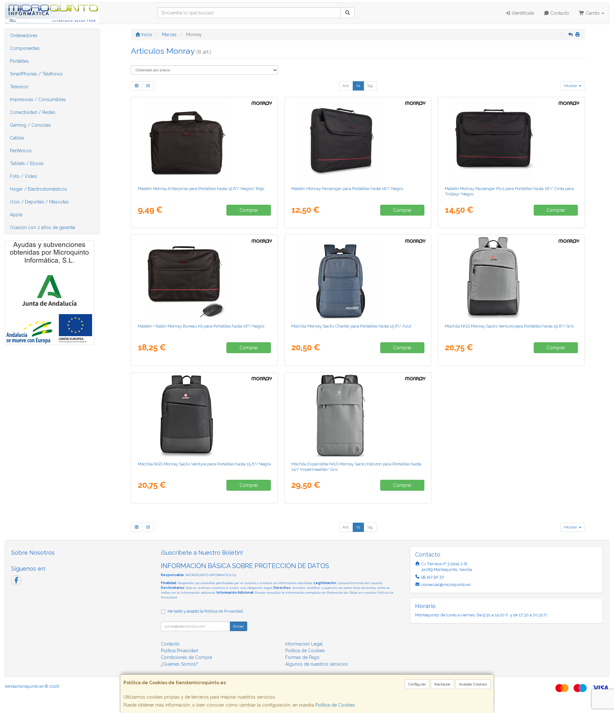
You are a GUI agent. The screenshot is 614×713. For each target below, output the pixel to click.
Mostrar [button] (571, 85)
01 (358, 85)
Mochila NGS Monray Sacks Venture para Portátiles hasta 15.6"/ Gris (509, 326)
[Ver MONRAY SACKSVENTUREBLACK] (204, 415)
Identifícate (522, 13)
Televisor (19, 86)
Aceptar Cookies (473, 684)
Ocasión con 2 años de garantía (42, 227)
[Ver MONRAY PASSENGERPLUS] (511, 140)
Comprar (249, 210)
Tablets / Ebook (26, 163)
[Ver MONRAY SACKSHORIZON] (358, 415)
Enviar (238, 626)
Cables (17, 137)
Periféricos (21, 150)
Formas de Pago (302, 657)
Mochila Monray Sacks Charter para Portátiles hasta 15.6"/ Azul (351, 326)
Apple (16, 214)
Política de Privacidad (223, 611)
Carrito (593, 13)
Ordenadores (23, 35)
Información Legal (304, 643)
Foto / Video (23, 176)
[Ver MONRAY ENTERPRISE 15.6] (204, 140)
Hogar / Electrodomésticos (38, 189)
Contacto (559, 13)
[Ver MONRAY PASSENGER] (358, 140)
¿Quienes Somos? (179, 664)
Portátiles (19, 61)
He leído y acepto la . (206, 611)
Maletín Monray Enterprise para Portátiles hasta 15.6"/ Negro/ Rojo (201, 188)
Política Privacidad (179, 650)
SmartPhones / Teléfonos (36, 73)
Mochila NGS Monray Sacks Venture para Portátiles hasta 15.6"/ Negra (204, 463)
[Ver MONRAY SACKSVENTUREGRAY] (511, 278)
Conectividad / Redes (32, 112)
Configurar (417, 684)
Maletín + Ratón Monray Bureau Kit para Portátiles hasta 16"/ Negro (201, 326)
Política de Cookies (335, 705)
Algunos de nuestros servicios (316, 664)
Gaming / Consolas (30, 125)
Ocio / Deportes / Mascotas (39, 201)
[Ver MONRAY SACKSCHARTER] (358, 278)
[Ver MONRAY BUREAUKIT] (204, 278)
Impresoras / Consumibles (38, 99)
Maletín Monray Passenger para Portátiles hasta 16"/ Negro (347, 188)
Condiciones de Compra (186, 657)
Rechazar (442, 684)
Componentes (25, 48)
